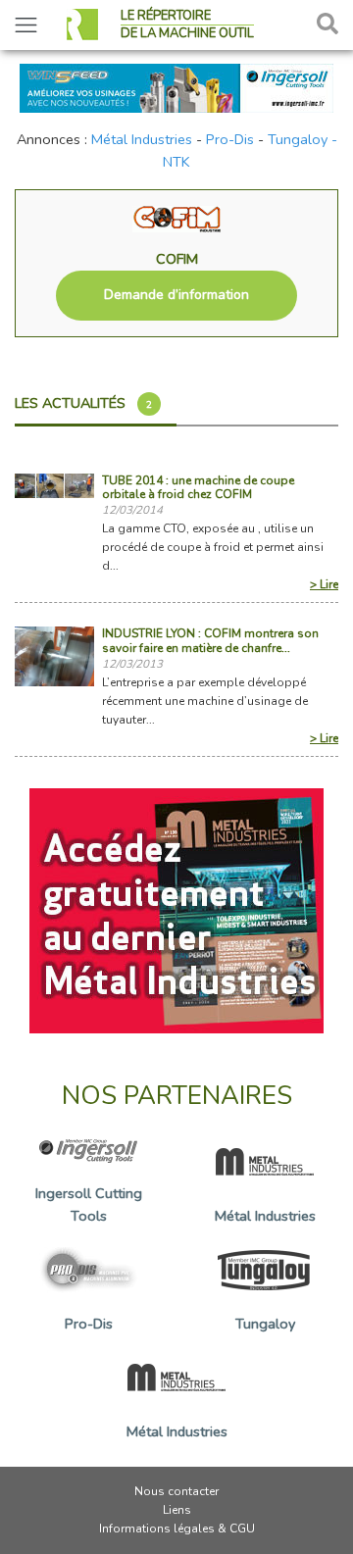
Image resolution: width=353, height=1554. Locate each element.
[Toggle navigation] (26, 25)
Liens (177, 1510)
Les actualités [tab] (83, 403)
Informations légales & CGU (177, 1528)
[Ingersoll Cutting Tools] (176, 86)
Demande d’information (176, 294)
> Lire (324, 584)
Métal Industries (141, 139)
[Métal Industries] (176, 910)
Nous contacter (176, 1491)
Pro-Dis (230, 139)
